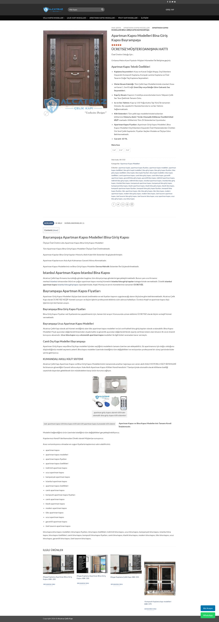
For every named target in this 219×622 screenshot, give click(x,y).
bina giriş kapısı (148, 170)
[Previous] (43, 585)
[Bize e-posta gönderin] (175, 2)
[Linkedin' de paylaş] (132, 204)
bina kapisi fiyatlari (142, 173)
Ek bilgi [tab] (59, 223)
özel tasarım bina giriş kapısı (126, 196)
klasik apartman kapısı (137, 186)
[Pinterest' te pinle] (127, 204)
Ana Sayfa (116, 28)
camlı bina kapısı (157, 175)
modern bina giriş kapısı (132, 194)
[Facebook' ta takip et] (167, 2)
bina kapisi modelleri (157, 173)
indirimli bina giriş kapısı (120, 181)
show (55, 230)
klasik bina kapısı (168, 186)
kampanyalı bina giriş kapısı (162, 183)
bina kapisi (131, 173)
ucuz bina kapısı (129, 199)
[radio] (114, 150)
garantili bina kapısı (149, 178)
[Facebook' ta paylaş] (114, 204)
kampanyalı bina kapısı (119, 186)
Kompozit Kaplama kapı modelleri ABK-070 (157, 602)
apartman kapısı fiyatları (140, 168)
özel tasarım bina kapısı (146, 196)
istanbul (53, 281)
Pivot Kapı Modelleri (128, 18)
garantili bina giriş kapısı (132, 178)
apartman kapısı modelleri (158, 168)
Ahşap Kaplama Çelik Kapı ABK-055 (124, 577)
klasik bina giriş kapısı (153, 186)
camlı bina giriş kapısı (143, 175)
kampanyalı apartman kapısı (141, 183)
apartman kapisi (124, 168)
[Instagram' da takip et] (170, 2)
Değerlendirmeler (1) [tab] (74, 223)
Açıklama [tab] (48, 223)
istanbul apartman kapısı (153, 181)
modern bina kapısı (148, 194)
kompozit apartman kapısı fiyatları (123, 188)
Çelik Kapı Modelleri (76, 18)
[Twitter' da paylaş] (118, 204)
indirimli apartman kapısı (166, 178)
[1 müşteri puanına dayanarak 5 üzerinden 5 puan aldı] (143, 45)
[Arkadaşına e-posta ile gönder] (123, 204)
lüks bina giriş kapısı (145, 191)
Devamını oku (49, 584)
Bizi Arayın (208, 608)
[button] (170, 9)
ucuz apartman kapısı (162, 196)
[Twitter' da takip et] (172, 2)
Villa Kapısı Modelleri (53, 18)
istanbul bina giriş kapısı (68, 284)
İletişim (144, 18)
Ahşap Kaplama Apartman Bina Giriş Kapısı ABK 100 (91, 577)
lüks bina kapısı (158, 191)
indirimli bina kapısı (136, 181)
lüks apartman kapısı (129, 191)
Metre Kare (115, 145)
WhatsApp (208, 615)
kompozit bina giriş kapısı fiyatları (149, 188)
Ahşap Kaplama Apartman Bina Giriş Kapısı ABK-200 (57, 578)
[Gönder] (102, 9)
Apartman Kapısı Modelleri (102, 18)
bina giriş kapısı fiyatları (162, 170)
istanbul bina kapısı (123, 183)
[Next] (175, 585)
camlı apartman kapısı (127, 175)
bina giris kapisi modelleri (133, 170)
